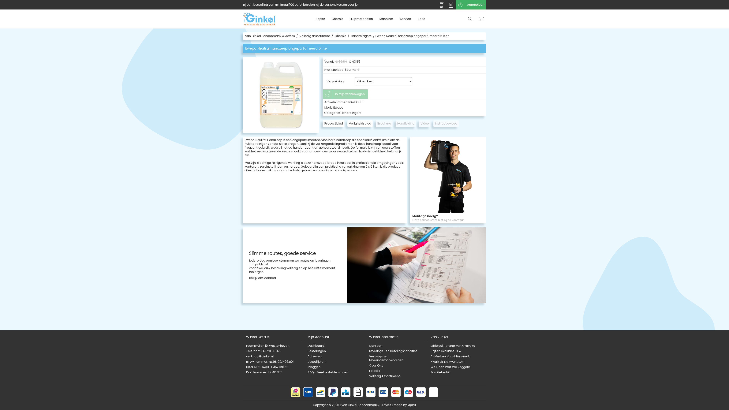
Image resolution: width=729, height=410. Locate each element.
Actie (421, 19)
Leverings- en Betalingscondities (393, 351)
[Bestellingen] (451, 4)
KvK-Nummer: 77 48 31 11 (264, 372)
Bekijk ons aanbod (262, 278)
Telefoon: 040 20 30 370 (264, 351)
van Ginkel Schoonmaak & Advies (270, 36)
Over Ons (376, 365)
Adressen (315, 356)
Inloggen (314, 367)
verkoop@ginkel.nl (260, 356)
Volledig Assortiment (384, 376)
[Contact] (441, 4)
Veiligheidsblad (360, 123)
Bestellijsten (316, 362)
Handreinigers (361, 36)
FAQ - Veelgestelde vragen (328, 372)
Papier (320, 19)
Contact (375, 346)
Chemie (337, 19)
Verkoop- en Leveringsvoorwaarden (386, 358)
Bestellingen (317, 351)
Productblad (333, 123)
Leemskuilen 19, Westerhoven (267, 346)
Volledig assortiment (314, 36)
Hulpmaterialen (361, 19)
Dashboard (316, 346)
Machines (386, 19)
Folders (374, 371)
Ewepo (338, 107)
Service (405, 19)
